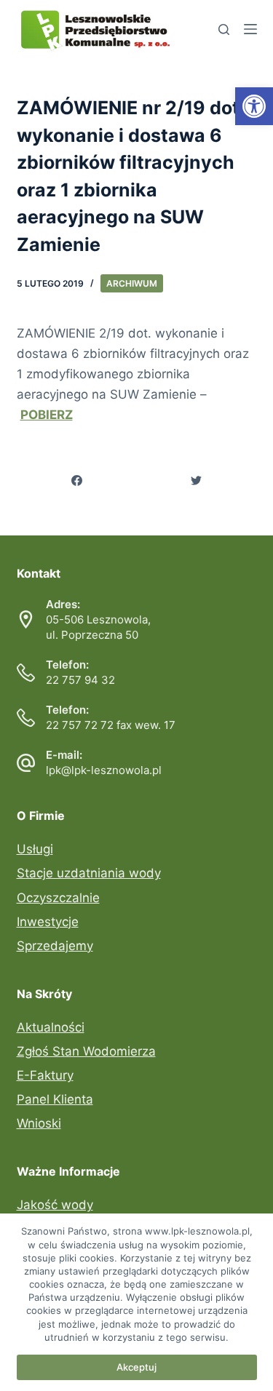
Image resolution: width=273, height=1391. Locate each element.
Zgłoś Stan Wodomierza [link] (86, 1051)
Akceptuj (136, 1367)
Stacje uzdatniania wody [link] (89, 873)
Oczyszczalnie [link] (58, 897)
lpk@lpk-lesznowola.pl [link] (104, 770)
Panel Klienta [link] (55, 1099)
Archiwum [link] (131, 283)
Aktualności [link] (50, 1027)
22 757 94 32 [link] (80, 680)
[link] (254, 106)
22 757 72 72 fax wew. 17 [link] (110, 725)
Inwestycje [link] (48, 921)
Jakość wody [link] (55, 1204)
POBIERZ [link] (46, 414)
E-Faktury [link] (45, 1075)
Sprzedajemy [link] (55, 945)
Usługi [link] (35, 849)
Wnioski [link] (39, 1123)
